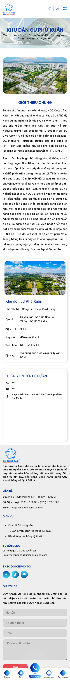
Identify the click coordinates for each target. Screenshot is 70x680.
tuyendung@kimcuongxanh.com (28, 554)
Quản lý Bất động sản (20, 525)
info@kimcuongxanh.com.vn (27, 507)
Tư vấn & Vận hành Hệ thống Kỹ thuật (29, 530)
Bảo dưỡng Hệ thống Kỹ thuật (25, 536)
